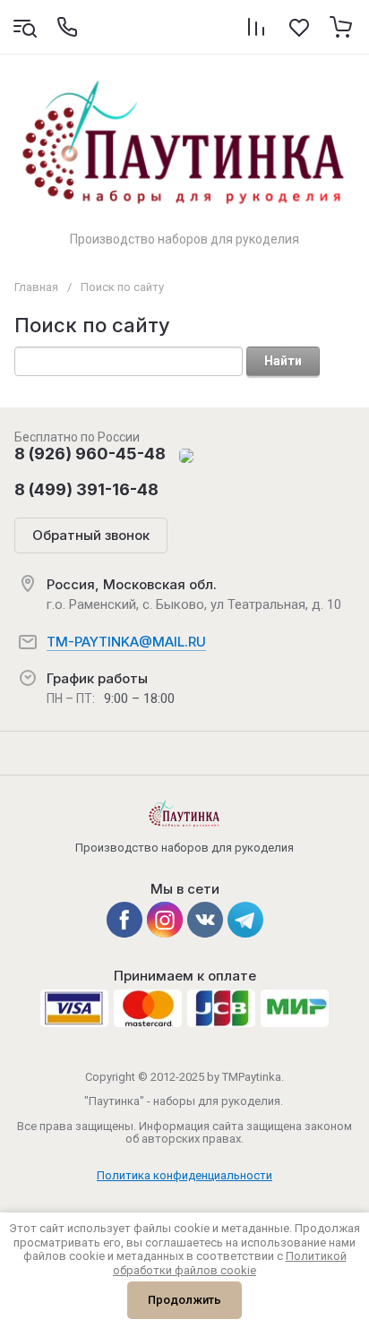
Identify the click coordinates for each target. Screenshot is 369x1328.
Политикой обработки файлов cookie (230, 1263)
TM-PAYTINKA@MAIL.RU (126, 641)
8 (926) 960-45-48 (90, 453)
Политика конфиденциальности (184, 1175)
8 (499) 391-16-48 (86, 489)
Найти (283, 361)
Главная (36, 287)
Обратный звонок (91, 535)
